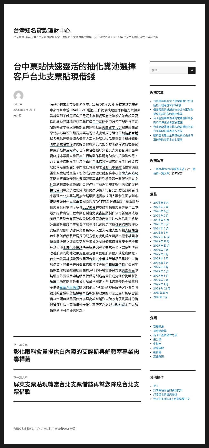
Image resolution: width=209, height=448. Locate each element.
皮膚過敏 (158, 348)
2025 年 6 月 (161, 263)
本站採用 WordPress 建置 (60, 428)
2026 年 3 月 (161, 224)
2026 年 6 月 (161, 211)
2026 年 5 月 (161, 215)
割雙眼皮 (158, 326)
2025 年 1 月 (160, 284)
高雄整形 (158, 356)
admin (17, 104)
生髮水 (157, 343)
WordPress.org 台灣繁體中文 (171, 399)
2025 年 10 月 (161, 245)
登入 (156, 386)
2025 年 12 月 (161, 237)
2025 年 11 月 (161, 241)
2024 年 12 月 (161, 288)
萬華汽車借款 (69, 287)
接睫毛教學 (160, 331)
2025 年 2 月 (161, 280)
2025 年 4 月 (161, 271)
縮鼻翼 (157, 352)
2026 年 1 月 (160, 233)
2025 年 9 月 (161, 250)
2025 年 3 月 (161, 275)
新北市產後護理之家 (165, 335)
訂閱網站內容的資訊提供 (167, 390)
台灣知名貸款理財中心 (42, 30)
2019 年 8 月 (160, 293)
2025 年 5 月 (160, 267)
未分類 (17, 115)
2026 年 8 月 (161, 202)
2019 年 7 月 (160, 297)
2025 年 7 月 (160, 258)
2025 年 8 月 (161, 254)
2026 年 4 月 (161, 220)
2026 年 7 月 (161, 207)
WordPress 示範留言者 (170, 169)
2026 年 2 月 (161, 228)
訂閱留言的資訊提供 (165, 394)
